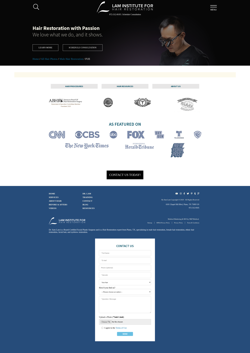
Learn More (45, 47)
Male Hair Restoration (71, 58)
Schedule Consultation (131, 14)
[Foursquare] (198, 193)
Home (36, 58)
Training (88, 197)
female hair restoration (175, 230)
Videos (52, 208)
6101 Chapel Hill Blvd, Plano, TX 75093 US (182, 204)
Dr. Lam (87, 194)
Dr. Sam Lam (54, 230)
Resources (89, 208)
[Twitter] (188, 193)
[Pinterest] (191, 193)
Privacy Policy (178, 223)
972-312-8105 (115, 14)
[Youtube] (177, 193)
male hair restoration (157, 230)
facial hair (62, 232)
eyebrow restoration (79, 232)
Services (53, 197)
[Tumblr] (195, 193)
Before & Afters (58, 205)
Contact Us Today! (125, 175)
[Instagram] (181, 193)
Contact (87, 201)
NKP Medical (194, 219)
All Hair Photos (49, 58)
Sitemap (149, 223)
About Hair (55, 201)
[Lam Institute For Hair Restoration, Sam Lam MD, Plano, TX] (125, 7)
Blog (85, 205)
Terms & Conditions (193, 223)
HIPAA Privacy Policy (163, 223)
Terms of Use (121, 328)
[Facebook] (184, 193)
